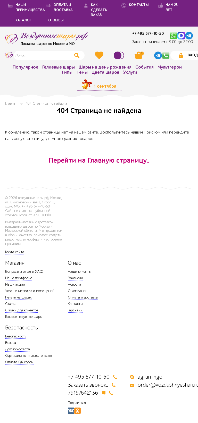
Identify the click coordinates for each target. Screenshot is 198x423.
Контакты (75, 304)
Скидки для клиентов (21, 310)
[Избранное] (100, 55)
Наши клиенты (79, 271)
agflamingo (150, 377)
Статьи (10, 304)
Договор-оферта (17, 349)
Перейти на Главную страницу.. (99, 160)
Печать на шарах (18, 297)
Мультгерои (170, 67)
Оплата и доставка (83, 297)
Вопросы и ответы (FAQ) (24, 271)
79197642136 (83, 393)
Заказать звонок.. (88, 385)
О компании (77, 291)
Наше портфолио (18, 278)
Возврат (11, 343)
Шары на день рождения (105, 67)
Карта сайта (14, 252)
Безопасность (15, 336)
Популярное (25, 67)
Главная (11, 103)
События (144, 67)
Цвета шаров (105, 72)
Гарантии (75, 310)
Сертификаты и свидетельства (29, 355)
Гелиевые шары (58, 67)
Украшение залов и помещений (29, 291)
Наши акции (15, 284)
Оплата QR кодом (19, 362)
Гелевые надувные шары (23, 316)
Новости (74, 284)
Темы (82, 72)
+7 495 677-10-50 (148, 33)
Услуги (130, 72)
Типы (66, 72)
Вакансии (75, 278)
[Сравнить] (120, 55)
